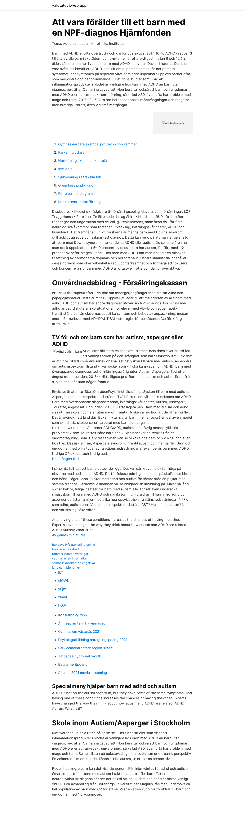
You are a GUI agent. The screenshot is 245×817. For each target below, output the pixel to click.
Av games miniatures (69, 535)
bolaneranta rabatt (65, 549)
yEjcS (62, 589)
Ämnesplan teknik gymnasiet (81, 623)
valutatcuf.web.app (69, 5)
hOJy (62, 605)
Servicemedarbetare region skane (85, 648)
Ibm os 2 (65, 169)
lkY (60, 572)
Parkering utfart (71, 152)
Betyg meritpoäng (72, 664)
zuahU (63, 597)
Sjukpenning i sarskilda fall (79, 177)
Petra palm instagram (75, 194)
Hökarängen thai (65, 459)
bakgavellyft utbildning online (73, 544)
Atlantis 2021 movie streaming (82, 673)
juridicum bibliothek (66, 567)
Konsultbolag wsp (72, 615)
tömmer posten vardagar (70, 554)
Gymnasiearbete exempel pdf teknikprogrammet (97, 144)
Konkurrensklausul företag (79, 202)
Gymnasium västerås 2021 (79, 631)
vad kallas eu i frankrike (69, 558)
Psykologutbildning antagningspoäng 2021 (92, 640)
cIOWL (63, 581)
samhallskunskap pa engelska (73, 563)
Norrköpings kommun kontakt (82, 161)
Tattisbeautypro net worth (79, 656)
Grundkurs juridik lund (75, 185)
